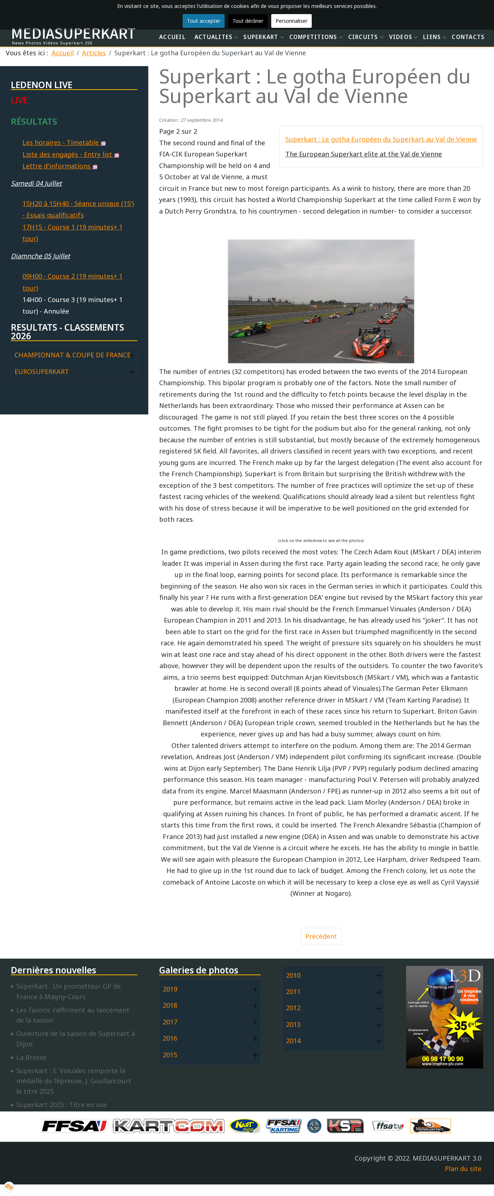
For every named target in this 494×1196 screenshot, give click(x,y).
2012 (293, 1007)
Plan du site (463, 1168)
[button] (132, 355)
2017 (170, 1022)
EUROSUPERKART (41, 371)
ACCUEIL (172, 36)
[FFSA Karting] (285, 1125)
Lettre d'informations (57, 166)
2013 (293, 1024)
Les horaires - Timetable (61, 142)
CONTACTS (468, 36)
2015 (170, 1054)
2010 (293, 975)
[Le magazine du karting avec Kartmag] (246, 1125)
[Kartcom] (170, 1125)
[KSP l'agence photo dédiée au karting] (347, 1125)
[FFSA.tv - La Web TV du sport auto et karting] (389, 1125)
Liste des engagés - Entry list (68, 154)
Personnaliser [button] (291, 20)
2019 (170, 989)
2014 (293, 1040)
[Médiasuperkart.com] (432, 1125)
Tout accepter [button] (203, 20)
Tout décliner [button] (248, 20)
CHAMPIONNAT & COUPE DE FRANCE (72, 354)
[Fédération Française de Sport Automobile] (76, 1125)
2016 (170, 1038)
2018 (170, 1005)
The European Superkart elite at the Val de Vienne (363, 154)
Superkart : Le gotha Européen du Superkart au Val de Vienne (381, 139)
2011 (293, 991)
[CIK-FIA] (316, 1125)
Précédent (321, 936)
